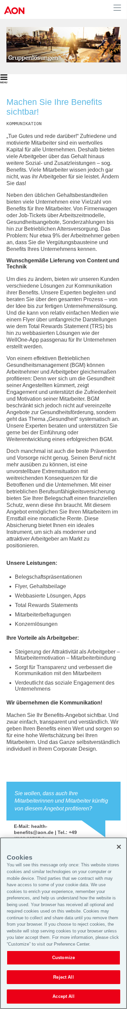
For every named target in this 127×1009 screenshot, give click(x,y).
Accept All (63, 996)
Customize (63, 957)
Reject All (63, 977)
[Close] (118, 846)
